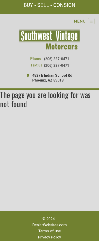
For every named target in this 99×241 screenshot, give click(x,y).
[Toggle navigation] (84, 21)
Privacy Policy (49, 237)
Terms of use (49, 231)
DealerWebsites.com (49, 225)
